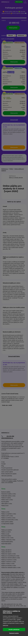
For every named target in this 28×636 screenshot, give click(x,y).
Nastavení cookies (14, 633)
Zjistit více (5, 625)
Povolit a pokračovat (14, 629)
